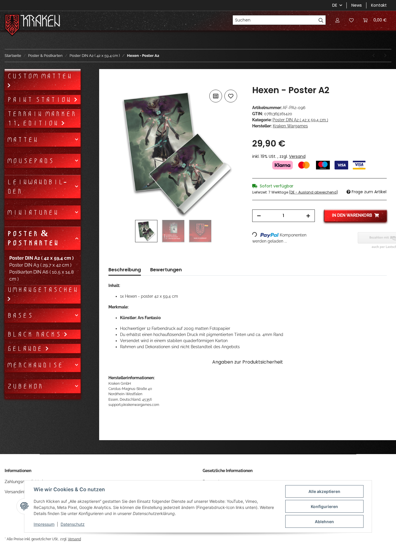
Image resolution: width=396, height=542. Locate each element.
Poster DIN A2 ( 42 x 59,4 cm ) (300, 120)
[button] (337, 20)
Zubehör (25, 386)
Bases (20, 315)
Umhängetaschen (42, 289)
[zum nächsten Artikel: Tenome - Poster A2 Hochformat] (385, 55)
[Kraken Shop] (40, 21)
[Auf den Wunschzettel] (230, 96)
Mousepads (30, 160)
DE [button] (334, 5)
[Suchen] (321, 20)
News (356, 5)
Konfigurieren (324, 506)
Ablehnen (324, 521)
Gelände (26, 348)
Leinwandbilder (37, 186)
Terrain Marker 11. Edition (41, 118)
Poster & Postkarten (33, 238)
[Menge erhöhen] (308, 216)
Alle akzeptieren (324, 491)
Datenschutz (73, 524)
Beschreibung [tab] (124, 269)
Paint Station (40, 99)
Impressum (44, 524)
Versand (297, 156)
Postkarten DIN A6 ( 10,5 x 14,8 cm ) (41, 275)
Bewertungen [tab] (166, 269)
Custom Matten (39, 76)
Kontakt (379, 5)
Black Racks (35, 334)
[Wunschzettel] (351, 20)
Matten (22, 139)
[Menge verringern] (259, 216)
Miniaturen (32, 212)
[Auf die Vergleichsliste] (215, 96)
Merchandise (35, 365)
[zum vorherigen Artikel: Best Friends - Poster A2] (373, 55)
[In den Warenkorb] (113, 82)
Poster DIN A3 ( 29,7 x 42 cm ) (40, 265)
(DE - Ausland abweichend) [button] (313, 192)
